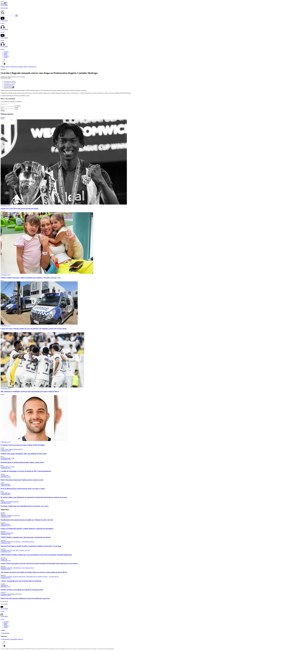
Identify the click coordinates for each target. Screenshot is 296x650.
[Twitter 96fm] (4, 62)
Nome (16, 107)
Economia (6, 51)
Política (5, 54)
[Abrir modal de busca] (2, 13)
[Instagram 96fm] (4, 60)
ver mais (3, 117)
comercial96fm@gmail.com (16, 639)
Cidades (6, 57)
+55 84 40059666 (5, 639)
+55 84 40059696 (5, 633)
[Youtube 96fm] (4, 64)
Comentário (18, 106)
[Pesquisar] (16, 16)
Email (16, 109)
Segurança (6, 56)
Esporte (5, 53)
